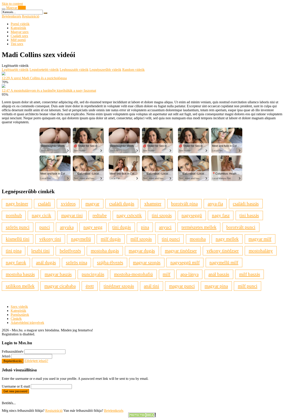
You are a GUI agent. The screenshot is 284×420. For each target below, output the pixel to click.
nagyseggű (191, 215)
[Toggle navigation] (3, 9)
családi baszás (246, 203)
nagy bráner (17, 203)
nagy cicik (41, 215)
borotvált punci (240, 227)
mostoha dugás (105, 250)
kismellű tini (18, 238)
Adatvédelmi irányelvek (27, 322)
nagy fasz (221, 215)
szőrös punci (18, 227)
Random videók (133, 70)
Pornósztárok (20, 314)
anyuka (67, 227)
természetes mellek (199, 227)
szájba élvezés (110, 262)
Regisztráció (30, 16)
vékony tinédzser (223, 250)
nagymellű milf (223, 262)
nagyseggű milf (185, 262)
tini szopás (162, 215)
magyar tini (72, 215)
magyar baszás (58, 274)
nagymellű (81, 238)
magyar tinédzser (181, 250)
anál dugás (46, 262)
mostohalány (261, 250)
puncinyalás (93, 274)
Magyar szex (20, 32)
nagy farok (16, 262)
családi (44, 203)
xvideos (68, 203)
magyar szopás (146, 262)
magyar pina (216, 286)
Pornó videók (20, 24)
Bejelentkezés (11, 16)
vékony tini (50, 238)
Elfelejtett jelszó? (36, 361)
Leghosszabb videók (74, 70)
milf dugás (111, 238)
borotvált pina (184, 203)
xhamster (152, 203)
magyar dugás (142, 250)
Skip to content (12, 4)
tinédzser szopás (119, 286)
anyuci (165, 227)
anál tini (151, 286)
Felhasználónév (13, 351)
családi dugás (121, 203)
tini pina (14, 250)
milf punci (247, 286)
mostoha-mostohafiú (133, 274)
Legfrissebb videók (15, 70)
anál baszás (218, 274)
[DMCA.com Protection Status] (142, 416)
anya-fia (215, 203)
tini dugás (121, 227)
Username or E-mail (16, 386)
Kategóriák (18, 28)
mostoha (198, 238)
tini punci (171, 238)
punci (44, 227)
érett (90, 286)
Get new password (15, 391)
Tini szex (17, 44)
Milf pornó (18, 40)
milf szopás (141, 238)
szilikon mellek (20, 286)
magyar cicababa (60, 286)
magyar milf (259, 238)
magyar (92, 203)
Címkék (16, 318)
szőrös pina (76, 262)
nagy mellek (227, 238)
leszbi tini (40, 250)
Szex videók (19, 307)
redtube (100, 215)
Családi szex (19, 36)
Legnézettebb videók (44, 70)
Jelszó (6, 356)
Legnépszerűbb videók (105, 70)
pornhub (14, 215)
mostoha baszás (20, 274)
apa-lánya (189, 274)
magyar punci (182, 286)
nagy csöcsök (129, 215)
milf (166, 274)
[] (45, 13)
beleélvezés (70, 250)
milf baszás (249, 274)
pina (145, 227)
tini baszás (249, 215)
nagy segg (93, 227)
